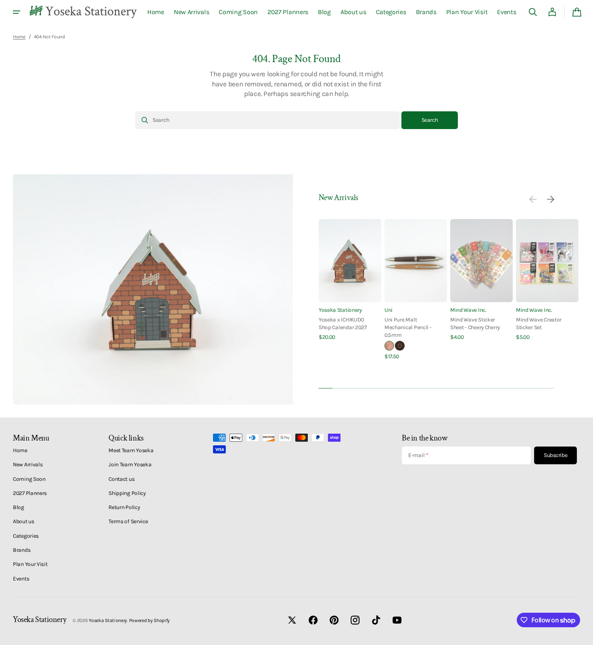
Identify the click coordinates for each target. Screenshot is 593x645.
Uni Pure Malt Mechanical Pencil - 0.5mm (408, 327)
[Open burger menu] (16, 12)
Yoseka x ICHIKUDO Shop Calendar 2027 (343, 323)
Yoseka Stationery (340, 310)
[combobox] (267, 120)
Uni (388, 310)
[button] (533, 12)
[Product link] (350, 280)
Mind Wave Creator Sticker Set (539, 323)
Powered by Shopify (149, 620)
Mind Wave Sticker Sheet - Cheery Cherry (475, 323)
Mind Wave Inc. (468, 310)
